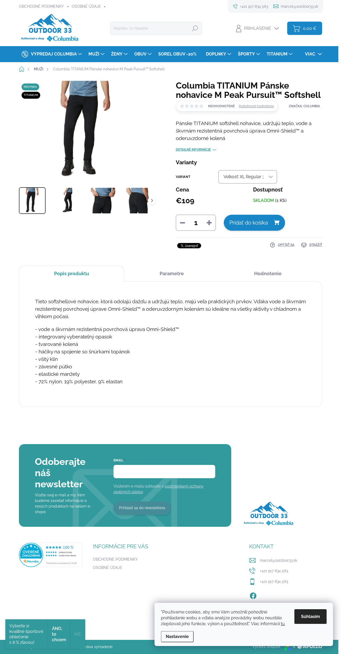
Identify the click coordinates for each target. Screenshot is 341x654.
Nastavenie (177, 636)
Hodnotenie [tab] (268, 273)
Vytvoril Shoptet (266, 646)
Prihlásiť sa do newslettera (142, 508)
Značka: (304, 106)
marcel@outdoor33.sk (278, 560)
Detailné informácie (193, 149)
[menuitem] (51, 54)
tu (283, 623)
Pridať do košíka (248, 223)
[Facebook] (253, 595)
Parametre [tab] (172, 273)
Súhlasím (310, 616)
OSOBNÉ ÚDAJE (86, 6)
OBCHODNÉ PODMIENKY (41, 6)
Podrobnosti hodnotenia (256, 106)
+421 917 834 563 (274, 571)
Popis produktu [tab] (71, 273)
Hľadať (195, 28)
